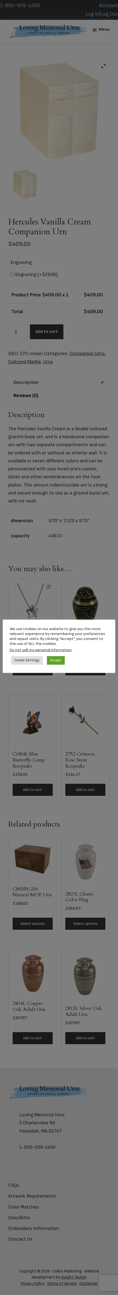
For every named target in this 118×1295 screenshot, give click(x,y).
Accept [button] (55, 660)
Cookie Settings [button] (27, 660)
